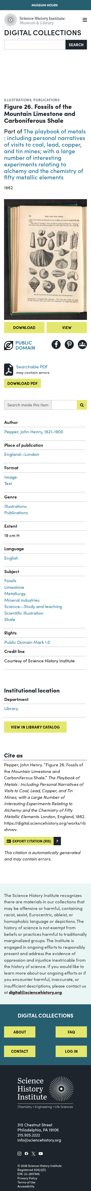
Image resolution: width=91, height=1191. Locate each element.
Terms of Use (26, 1182)
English (11, 558)
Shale (9, 619)
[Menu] (85, 20)
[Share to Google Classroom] (82, 344)
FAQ (71, 1031)
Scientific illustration (23, 613)
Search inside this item (28, 404)
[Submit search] (82, 405)
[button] (57, 841)
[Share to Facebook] (56, 344)
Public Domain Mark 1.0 (27, 642)
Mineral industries (21, 600)
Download (24, 327)
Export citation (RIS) (31, 840)
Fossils (10, 580)
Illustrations (17, 99)
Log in (71, 1051)
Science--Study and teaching (33, 606)
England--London (21, 454)
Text (8, 483)
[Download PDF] (8, 369)
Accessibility (25, 1186)
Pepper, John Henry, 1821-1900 (33, 432)
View (67, 327)
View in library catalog (35, 727)
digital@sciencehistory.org (35, 992)
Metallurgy (15, 593)
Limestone (14, 587)
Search (76, 44)
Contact (19, 1051)
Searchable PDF (32, 367)
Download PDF (22, 383)
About (19, 1031)
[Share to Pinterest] (69, 344)
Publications (46, 99)
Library (11, 708)
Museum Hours (45, 5)
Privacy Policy (27, 1178)
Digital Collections (42, 32)
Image (10, 477)
